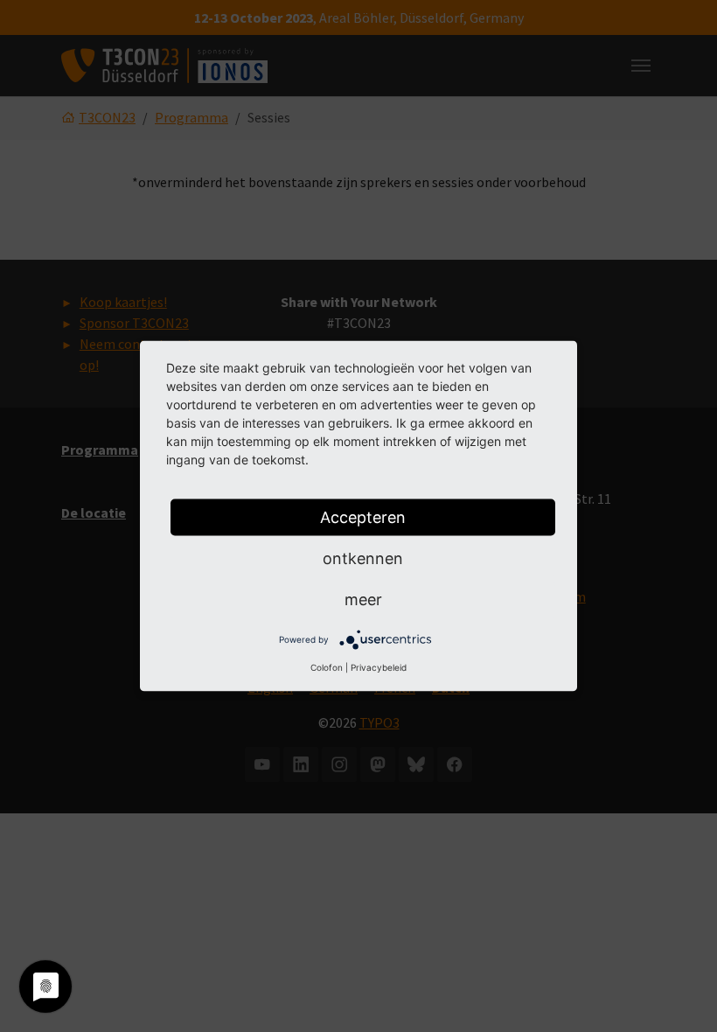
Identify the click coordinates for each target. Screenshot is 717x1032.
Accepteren (363, 517)
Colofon (326, 667)
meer (363, 599)
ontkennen (363, 558)
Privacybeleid (379, 667)
